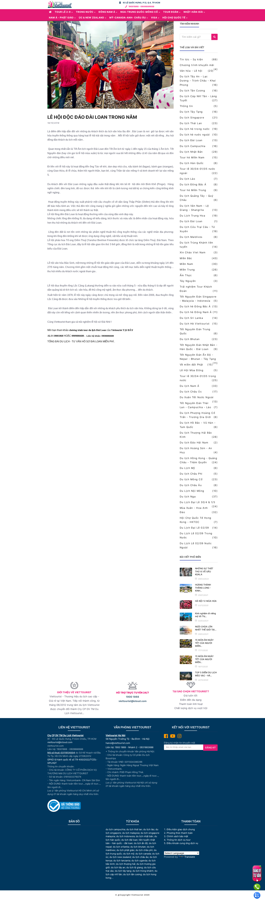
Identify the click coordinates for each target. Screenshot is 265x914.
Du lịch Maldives (191, 236)
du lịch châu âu (140, 857)
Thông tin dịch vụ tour (179, 839)
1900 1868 (132, 696)
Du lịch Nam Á (189, 385)
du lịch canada (143, 853)
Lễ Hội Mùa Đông (192, 370)
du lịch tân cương (132, 874)
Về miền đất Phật (191, 364)
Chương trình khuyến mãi (197, 65)
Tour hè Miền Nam (192, 157)
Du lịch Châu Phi (191, 473)
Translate (189, 856)
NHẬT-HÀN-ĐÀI (193, 11)
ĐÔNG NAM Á (107, 11)
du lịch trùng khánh (142, 870)
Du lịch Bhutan (190, 339)
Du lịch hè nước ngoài (195, 134)
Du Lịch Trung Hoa (192, 215)
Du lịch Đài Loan (191, 221)
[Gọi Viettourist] (257, 887)
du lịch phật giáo (125, 850)
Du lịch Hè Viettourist (195, 323)
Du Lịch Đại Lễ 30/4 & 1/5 (197, 502)
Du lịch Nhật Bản (191, 151)
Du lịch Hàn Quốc (192, 163)
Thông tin (186, 106)
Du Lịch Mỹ (187, 468)
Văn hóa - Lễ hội (191, 70)
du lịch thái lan (134, 829)
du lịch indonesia (125, 836)
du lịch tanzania (121, 860)
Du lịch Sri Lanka (191, 317)
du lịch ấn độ (141, 843)
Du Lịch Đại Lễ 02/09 (194, 527)
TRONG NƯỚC (84, 11)
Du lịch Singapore (192, 117)
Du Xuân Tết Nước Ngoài (197, 397)
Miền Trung (187, 269)
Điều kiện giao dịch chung (181, 829)
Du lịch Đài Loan (191, 140)
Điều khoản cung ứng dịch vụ (182, 843)
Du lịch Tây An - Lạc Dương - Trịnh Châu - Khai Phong (198, 80)
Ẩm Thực (186, 275)
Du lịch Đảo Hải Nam (194, 442)
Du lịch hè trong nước (195, 128)
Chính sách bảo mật (178, 836)
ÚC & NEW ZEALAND (91, 17)
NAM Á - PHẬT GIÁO (61, 17)
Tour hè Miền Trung (193, 190)
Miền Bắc (186, 258)
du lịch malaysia (130, 832)
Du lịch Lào (187, 178)
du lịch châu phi (144, 850)
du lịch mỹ (128, 853)
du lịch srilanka (121, 846)
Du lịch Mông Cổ (191, 479)
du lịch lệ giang (134, 867)
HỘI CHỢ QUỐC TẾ (173, 17)
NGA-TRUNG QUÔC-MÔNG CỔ (139, 11)
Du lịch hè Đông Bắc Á (195, 306)
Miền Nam (186, 263)
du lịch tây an (118, 867)
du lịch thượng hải (125, 863)
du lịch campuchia (115, 829)
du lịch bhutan (138, 846)
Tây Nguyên (188, 280)
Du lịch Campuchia (192, 146)
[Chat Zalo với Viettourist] (257, 895)
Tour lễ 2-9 (63, 11)
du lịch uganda (139, 860)
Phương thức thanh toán (180, 832)
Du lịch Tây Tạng (191, 111)
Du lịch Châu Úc (191, 391)
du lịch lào (148, 829)
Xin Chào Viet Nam (193, 252)
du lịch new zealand (120, 857)
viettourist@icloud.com (133, 701)
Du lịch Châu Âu (191, 485)
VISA (154, 17)
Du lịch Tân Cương (192, 90)
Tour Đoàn (170, 11)
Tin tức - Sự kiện (191, 59)
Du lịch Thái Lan (191, 123)
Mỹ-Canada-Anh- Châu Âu (127, 17)
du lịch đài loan (129, 839)
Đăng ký (210, 747)
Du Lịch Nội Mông (192, 490)
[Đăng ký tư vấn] (257, 873)
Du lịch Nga (188, 496)
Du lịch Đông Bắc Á (193, 184)
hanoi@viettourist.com (118, 743)
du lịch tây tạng (123, 870)
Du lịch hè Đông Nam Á (196, 312)
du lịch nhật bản (144, 836)
